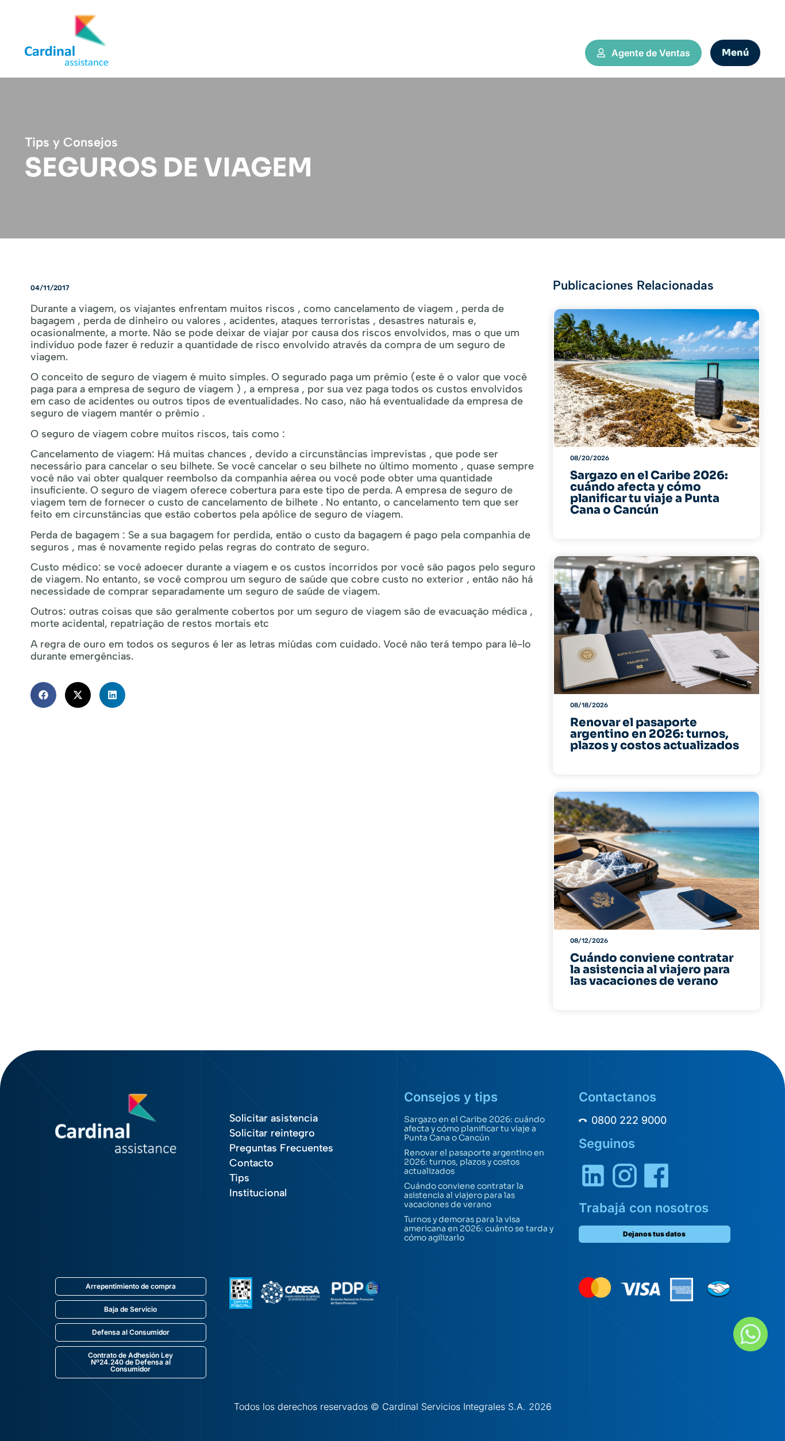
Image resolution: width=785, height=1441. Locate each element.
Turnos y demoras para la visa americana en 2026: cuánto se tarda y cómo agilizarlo (478, 1228)
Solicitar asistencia (273, 1118)
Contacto (251, 1163)
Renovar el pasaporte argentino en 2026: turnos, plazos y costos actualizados (474, 1161)
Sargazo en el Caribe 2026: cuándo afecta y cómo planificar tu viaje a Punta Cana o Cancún (474, 1128)
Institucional (258, 1192)
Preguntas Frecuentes (281, 1148)
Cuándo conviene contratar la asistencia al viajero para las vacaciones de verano (464, 1195)
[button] (43, 695)
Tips (239, 1178)
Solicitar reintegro (272, 1133)
